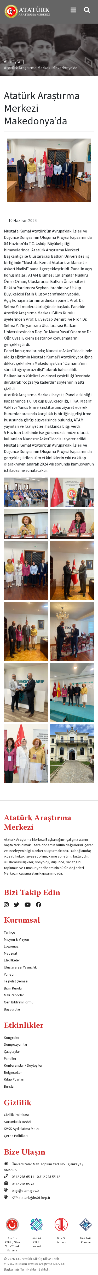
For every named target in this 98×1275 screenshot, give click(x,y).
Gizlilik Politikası (16, 1114)
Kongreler (12, 1037)
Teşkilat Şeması (16, 981)
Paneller (10, 1058)
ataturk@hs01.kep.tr (34, 1197)
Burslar (9, 1086)
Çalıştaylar (12, 1051)
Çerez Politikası (16, 1135)
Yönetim (10, 974)
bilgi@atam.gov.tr (25, 1190)
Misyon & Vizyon (16, 939)
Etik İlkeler (12, 960)
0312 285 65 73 (23, 1183)
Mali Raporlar (14, 995)
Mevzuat (10, 953)
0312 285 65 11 (23, 1176)
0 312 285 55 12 (48, 1176)
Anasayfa (12, 61)
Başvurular (12, 1009)
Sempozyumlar (15, 1044)
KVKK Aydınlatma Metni (21, 1128)
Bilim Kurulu (13, 988)
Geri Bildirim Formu (18, 1002)
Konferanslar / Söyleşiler (23, 1065)
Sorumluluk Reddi (17, 1121)
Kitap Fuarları (14, 1079)
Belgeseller (13, 1072)
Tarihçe (9, 932)
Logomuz (11, 946)
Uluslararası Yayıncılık (20, 967)
